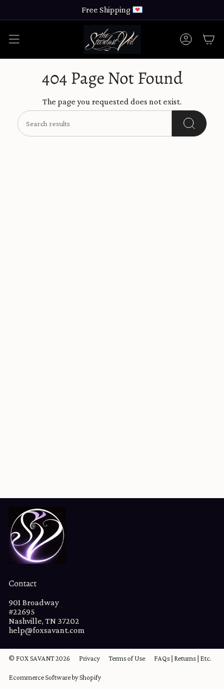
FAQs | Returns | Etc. (182, 658)
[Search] (189, 123)
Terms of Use (127, 658)
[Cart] (208, 39)
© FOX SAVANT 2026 (39, 658)
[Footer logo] (37, 535)
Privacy (89, 658)
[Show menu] (14, 39)
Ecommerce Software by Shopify (55, 677)
